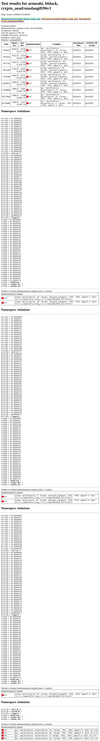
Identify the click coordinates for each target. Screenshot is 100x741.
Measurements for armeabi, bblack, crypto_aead (20, 19)
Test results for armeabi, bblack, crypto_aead (59, 19)
